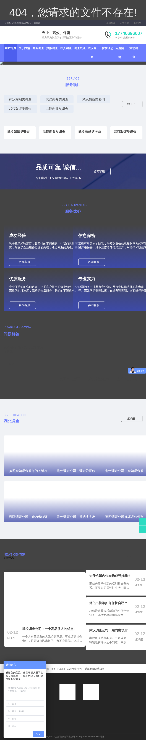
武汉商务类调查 (57, 99)
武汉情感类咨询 (93, 99)
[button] (17, 63)
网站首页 (10, 48)
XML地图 (100, 736)
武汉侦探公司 (74, 668)
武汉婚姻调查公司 (95, 668)
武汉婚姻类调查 (20, 99)
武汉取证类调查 (20, 109)
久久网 (61, 668)
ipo (53, 668)
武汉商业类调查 (57, 109)
